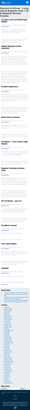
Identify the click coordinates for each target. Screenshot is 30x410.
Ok (15, 407)
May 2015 (6, 347)
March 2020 (7, 318)
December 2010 (8, 383)
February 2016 (8, 338)
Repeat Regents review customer (11, 47)
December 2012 (8, 370)
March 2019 (7, 322)
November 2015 (8, 341)
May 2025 (7, 313)
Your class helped (8, 244)
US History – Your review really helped (14, 143)
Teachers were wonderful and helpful (14, 21)
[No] (28, 405)
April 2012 (7, 375)
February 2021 (8, 316)
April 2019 (7, 321)
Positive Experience (9, 87)
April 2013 (7, 366)
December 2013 (8, 361)
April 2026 (7, 307)
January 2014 (8, 359)
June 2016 (7, 332)
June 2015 (7, 346)
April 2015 (7, 349)
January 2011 (7, 381)
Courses (15, 395)
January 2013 (7, 369)
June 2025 (7, 312)
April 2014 (7, 355)
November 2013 (8, 363)
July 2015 (6, 344)
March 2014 (7, 356)
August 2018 (7, 324)
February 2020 (8, 319)
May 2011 (6, 378)
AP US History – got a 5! (11, 201)
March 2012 (7, 376)
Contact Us (15, 398)
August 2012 (7, 372)
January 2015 (7, 352)
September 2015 (8, 343)
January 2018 (7, 326)
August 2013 (7, 364)
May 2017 (6, 329)
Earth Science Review (10, 117)
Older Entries (4, 284)
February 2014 (8, 358)
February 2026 (8, 309)
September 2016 (8, 330)
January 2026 (8, 310)
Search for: (4, 388)
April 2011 (7, 380)
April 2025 (7, 315)
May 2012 (6, 373)
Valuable (5, 268)
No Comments (5, 26)
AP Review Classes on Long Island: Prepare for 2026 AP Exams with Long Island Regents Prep (16, 294)
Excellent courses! (9, 225)
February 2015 (8, 350)
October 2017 (8, 327)
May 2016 (6, 333)
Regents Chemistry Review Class (12, 169)
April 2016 (7, 335)
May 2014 (6, 353)
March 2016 (7, 336)
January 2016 (7, 339)
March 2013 (7, 367)
